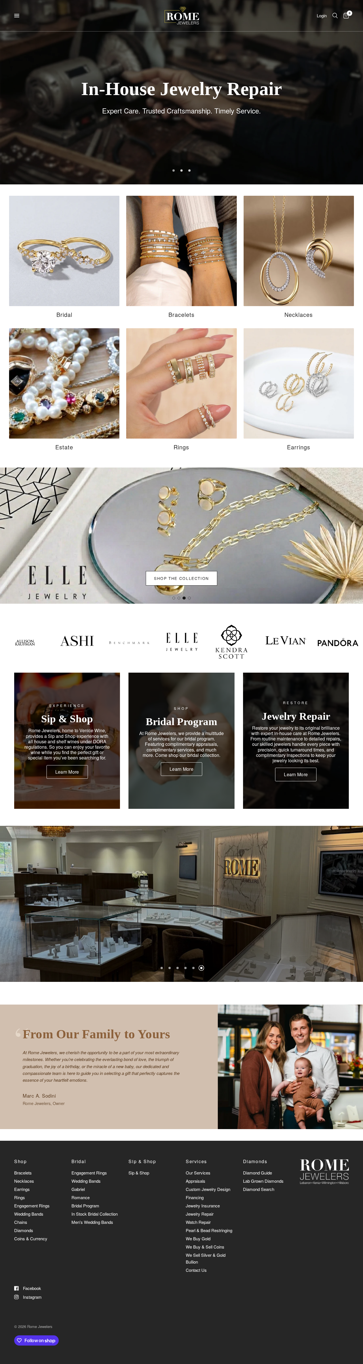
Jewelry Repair (200, 1214)
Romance (80, 1197)
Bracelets (23, 1173)
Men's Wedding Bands (92, 1222)
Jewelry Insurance (203, 1206)
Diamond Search (258, 1189)
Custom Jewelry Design (208, 1189)
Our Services (198, 1173)
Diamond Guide (257, 1173)
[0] (345, 15)
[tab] (173, 598)
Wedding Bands (28, 1214)
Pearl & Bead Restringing (209, 1230)
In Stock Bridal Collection (94, 1214)
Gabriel (78, 1189)
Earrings (22, 1189)
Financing (195, 1197)
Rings (19, 1197)
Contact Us (196, 1270)
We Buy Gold (198, 1238)
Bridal (78, 1161)
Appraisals (195, 1181)
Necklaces (24, 1181)
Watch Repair (198, 1222)
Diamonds (23, 1230)
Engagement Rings (32, 1206)
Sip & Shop (142, 1161)
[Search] (335, 15)
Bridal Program (85, 1206)
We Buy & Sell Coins (205, 1247)
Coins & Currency (30, 1238)
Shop (20, 1161)
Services (196, 1161)
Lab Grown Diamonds (263, 1181)
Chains (20, 1222)
